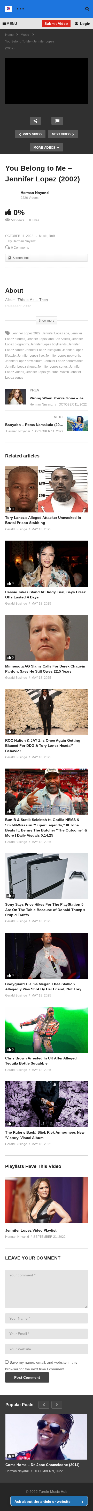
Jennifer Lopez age (55, 333)
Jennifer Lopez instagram (43, 350)
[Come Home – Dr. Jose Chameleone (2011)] (46, 1437)
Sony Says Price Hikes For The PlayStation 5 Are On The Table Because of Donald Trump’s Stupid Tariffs (45, 909)
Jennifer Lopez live (30, 355)
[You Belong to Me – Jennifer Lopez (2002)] (46, 489)
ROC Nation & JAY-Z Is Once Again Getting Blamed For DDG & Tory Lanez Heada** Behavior (42, 745)
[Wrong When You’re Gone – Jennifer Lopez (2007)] (46, 402)
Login (84, 23)
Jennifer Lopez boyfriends (48, 344)
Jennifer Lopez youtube (42, 372)
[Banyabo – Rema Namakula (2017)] (46, 429)
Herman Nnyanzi (35, 193)
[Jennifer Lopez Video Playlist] (46, 1222)
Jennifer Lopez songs (52, 366)
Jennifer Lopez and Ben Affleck (48, 339)
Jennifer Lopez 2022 (26, 333)
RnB (52, 236)
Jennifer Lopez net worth (62, 355)
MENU (11, 23)
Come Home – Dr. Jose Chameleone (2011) (42, 1465)
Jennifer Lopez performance (63, 361)
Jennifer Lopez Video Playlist (31, 1230)
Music (43, 236)
